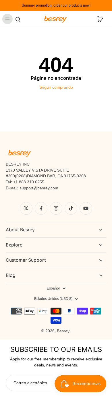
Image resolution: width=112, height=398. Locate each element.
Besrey (63, 331)
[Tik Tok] (71, 208)
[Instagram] (56, 208)
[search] (17, 19)
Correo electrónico (30, 382)
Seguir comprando (56, 87)
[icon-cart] (100, 19)
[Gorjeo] (26, 208)
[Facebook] (41, 208)
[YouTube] (86, 208)
